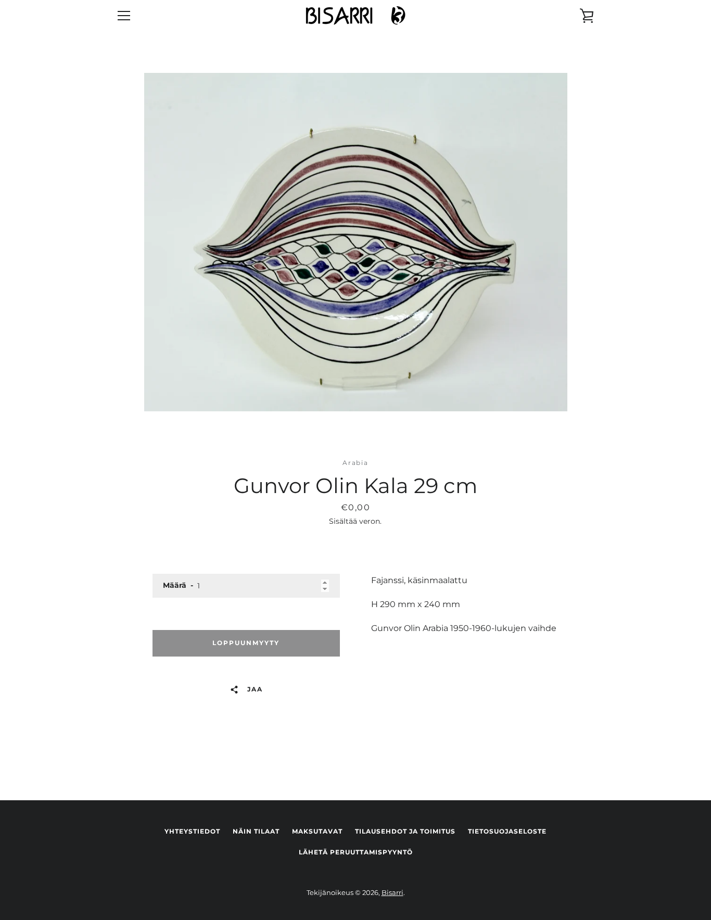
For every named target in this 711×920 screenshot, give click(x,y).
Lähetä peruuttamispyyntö (356, 852)
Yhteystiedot (192, 831)
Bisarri (392, 893)
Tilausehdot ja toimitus (405, 831)
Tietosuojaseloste (507, 831)
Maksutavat (317, 831)
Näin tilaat (256, 831)
